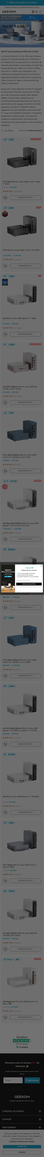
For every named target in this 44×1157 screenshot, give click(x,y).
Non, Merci (29, 589)
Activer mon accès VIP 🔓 (29, 584)
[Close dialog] (42, 566)
